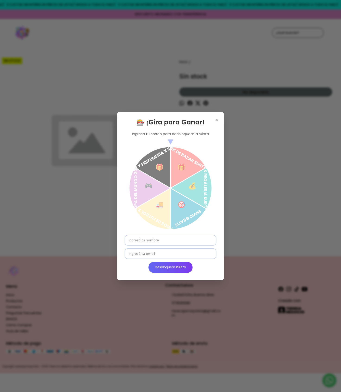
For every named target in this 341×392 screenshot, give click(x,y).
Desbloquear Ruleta (170, 267)
